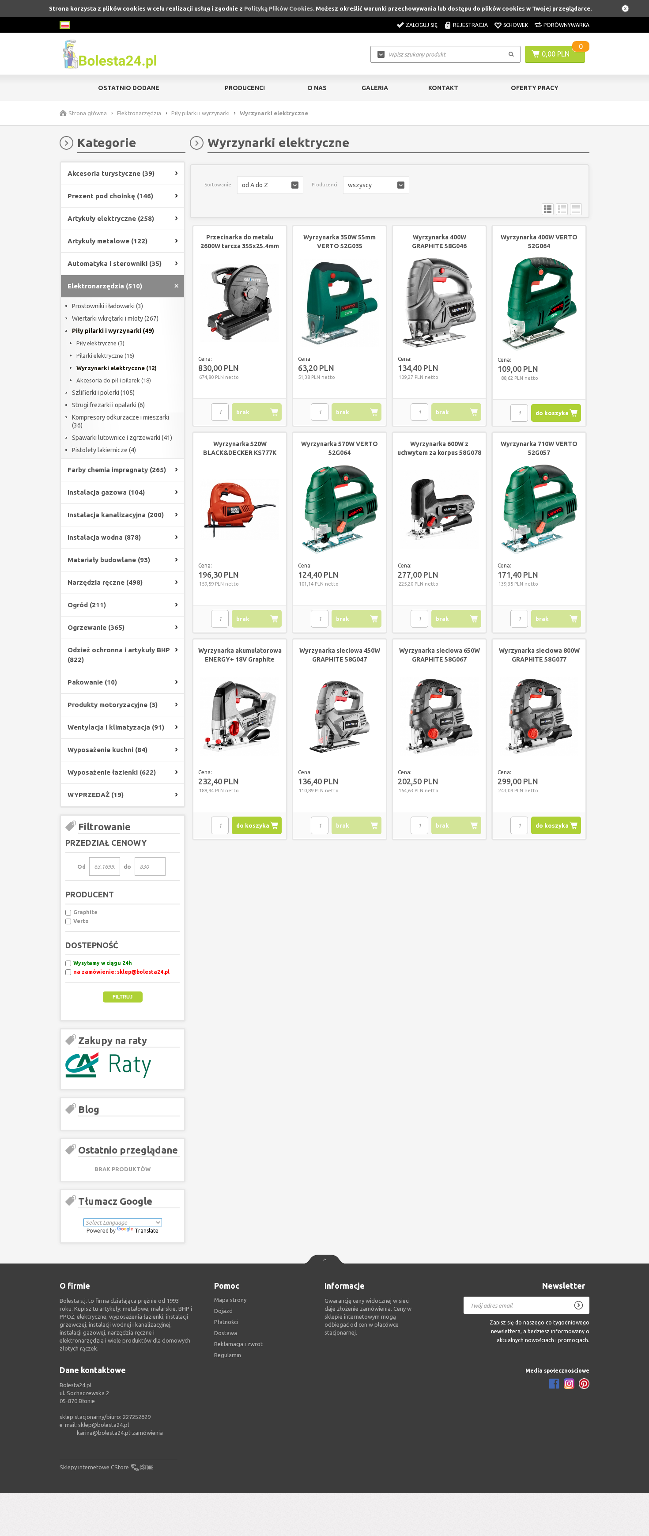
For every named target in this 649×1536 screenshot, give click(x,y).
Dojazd (223, 1311)
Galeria (375, 87)
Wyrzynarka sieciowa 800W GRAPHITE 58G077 (539, 655)
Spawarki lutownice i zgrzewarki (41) (122, 437)
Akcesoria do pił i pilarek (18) (113, 380)
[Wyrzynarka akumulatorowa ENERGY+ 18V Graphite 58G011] (239, 716)
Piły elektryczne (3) (100, 343)
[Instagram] (569, 1383)
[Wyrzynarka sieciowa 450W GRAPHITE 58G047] (339, 716)
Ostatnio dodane (128, 87)
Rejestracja (470, 25)
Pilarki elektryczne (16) (105, 355)
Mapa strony (230, 1300)
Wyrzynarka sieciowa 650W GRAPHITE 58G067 (439, 655)
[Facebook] (554, 1383)
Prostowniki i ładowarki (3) (107, 306)
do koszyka (552, 413)
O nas (317, 87)
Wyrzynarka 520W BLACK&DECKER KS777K (239, 448)
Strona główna (87, 113)
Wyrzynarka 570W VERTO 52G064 (339, 448)
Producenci (245, 87)
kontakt (443, 87)
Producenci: (325, 184)
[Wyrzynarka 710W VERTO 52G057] (539, 510)
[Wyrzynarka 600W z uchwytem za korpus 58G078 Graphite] (439, 510)
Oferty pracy (534, 87)
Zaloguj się (422, 25)
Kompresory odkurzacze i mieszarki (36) (120, 421)
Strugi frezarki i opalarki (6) (108, 405)
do (127, 866)
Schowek (515, 25)
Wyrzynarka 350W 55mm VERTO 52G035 (339, 242)
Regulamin (227, 1355)
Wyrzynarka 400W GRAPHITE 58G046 (439, 242)
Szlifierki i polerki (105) (103, 392)
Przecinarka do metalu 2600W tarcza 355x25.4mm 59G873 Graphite (239, 246)
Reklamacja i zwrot (238, 1344)
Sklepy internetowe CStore (94, 1467)
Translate (146, 1230)
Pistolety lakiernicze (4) (104, 450)
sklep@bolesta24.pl (103, 1425)
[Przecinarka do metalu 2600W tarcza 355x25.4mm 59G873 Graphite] (239, 303)
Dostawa (225, 1333)
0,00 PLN (556, 54)
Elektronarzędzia (139, 113)
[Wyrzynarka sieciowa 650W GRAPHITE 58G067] (439, 716)
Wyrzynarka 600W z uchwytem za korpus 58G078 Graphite (439, 452)
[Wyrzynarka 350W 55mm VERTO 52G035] (339, 303)
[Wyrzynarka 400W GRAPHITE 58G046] (439, 303)
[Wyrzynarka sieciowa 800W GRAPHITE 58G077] (539, 716)
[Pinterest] (584, 1383)
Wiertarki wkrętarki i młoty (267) (115, 318)
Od (81, 866)
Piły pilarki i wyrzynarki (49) (113, 330)
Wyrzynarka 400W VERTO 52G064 (539, 242)
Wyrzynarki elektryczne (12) (116, 368)
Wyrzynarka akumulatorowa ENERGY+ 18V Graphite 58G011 (240, 659)
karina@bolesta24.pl (103, 1433)
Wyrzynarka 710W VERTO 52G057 (539, 448)
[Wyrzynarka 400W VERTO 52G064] (539, 304)
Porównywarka (566, 25)
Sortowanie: (218, 184)
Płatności (226, 1322)
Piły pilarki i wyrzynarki (200, 113)
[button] (270, 185)
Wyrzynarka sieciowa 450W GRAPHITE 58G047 (339, 655)
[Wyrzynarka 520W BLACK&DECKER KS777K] (239, 510)
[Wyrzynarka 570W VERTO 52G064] (339, 510)
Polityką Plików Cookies (278, 8)
